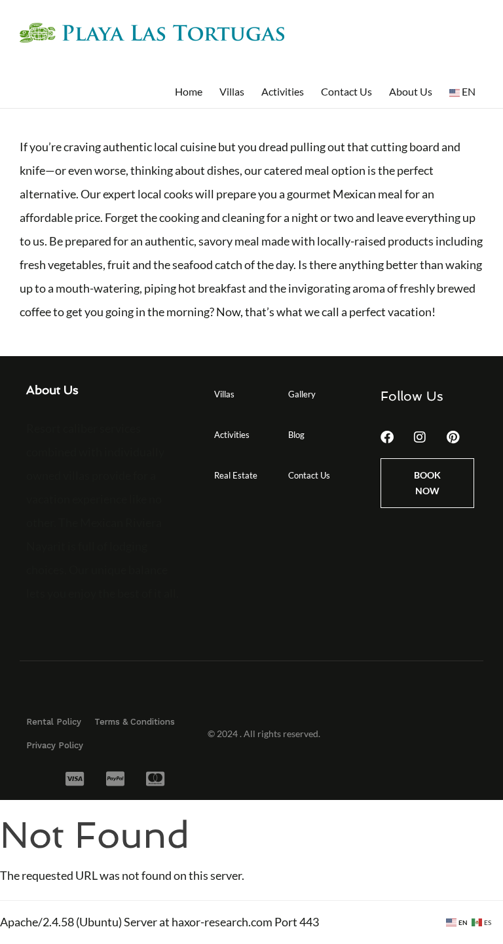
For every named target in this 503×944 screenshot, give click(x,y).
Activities (282, 91)
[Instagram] (419, 437)
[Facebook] (387, 437)
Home (188, 91)
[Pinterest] (452, 437)
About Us (410, 91)
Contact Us (346, 91)
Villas (231, 91)
